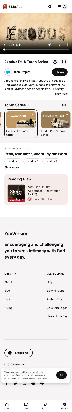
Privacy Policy (42, 378)
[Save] (64, 61)
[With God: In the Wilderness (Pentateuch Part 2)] (36, 189)
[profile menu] (62, 6)
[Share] (55, 61)
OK (61, 374)
